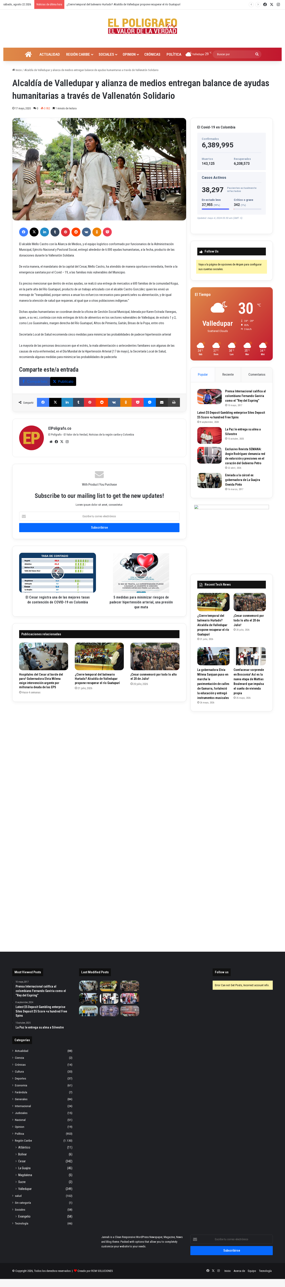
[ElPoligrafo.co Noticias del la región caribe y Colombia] (142, 26)
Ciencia (19, 1057)
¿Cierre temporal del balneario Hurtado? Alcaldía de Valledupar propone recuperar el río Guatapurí (97, 679)
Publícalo (65, 381)
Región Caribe (78, 54)
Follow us (221, 972)
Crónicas (152, 54)
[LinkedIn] (44, 232)
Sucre (22, 1182)
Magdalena (25, 1175)
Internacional (23, 1106)
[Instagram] (67, 441)
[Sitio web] (51, 441)
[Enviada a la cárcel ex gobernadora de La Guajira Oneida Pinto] (209, 480)
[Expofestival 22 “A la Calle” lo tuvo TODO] (129, 1011)
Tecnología (21, 1223)
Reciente (228, 375)
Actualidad (49, 54)
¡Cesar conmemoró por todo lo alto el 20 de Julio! (95, 4)
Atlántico (24, 1147)
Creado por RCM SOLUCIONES (95, 1271)
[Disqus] (99, 764)
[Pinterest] (65, 232)
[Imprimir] (174, 402)
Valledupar (25, 1189)
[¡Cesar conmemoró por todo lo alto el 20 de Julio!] (154, 656)
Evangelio (24, 1216)
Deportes (20, 1078)
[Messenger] (150, 402)
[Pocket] (107, 232)
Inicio (18, 70)
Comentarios (256, 375)
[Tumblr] (55, 232)
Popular (203, 375)
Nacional (20, 1120)
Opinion (129, 54)
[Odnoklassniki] (96, 232)
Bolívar (22, 1154)
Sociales (106, 54)
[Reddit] (75, 232)
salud (18, 1195)
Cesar (22, 1161)
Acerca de (239, 1271)
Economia (21, 1085)
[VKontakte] (86, 232)
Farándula (21, 1092)
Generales (21, 1099)
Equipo (252, 1271)
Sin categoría (23, 1202)
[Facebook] (23, 232)
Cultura (19, 1071)
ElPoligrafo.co (59, 428)
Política (174, 54)
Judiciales (21, 1113)
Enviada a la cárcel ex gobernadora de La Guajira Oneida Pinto (242, 479)
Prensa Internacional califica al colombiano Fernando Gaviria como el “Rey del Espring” (245, 395)
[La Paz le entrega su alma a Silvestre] (209, 435)
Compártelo (37, 381)
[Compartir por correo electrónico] (162, 402)
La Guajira (24, 1168)
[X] (34, 232)
